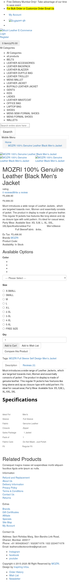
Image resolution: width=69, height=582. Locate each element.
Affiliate (6, 515)
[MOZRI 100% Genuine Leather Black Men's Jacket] (17, 158)
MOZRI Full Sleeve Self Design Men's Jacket (32, 358)
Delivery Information (13, 484)
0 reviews (8, 192)
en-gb (22, 20)
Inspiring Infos (21, 567)
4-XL (8, 320)
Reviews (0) (29, 365)
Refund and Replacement (16, 477)
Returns (7, 497)
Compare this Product (16, 351)
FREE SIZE (12, 328)
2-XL (8, 311)
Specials (7, 519)
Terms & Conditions (13, 491)
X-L (7, 307)
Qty (5, 334)
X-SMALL (11, 290)
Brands (6, 508)
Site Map (7, 522)
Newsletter (14, 578)
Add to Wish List (30, 345)
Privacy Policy (10, 487)
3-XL (8, 316)
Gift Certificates (11, 512)
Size (5, 285)
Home (8, 142)
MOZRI (14, 237)
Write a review (20, 192)
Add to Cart (11, 345)
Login (3, 33)
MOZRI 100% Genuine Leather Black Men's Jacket (35, 145)
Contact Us (8, 494)
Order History (16, 572)
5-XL (8, 324)
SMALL (10, 295)
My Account (9, 525)
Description (11, 365)
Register (4, 37)
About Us (7, 481)
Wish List (14, 575)
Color (6, 257)
